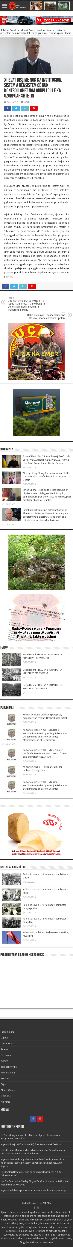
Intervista (6, 1055)
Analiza (15, 30)
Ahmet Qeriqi (8, 1090)
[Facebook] (33, 1119)
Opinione (6, 1096)
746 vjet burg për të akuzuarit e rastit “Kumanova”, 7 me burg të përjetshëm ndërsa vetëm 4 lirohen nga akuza (26, 304)
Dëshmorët (7, 1043)
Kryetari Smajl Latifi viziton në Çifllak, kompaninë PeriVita (31, 1144)
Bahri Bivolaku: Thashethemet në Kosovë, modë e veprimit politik (46, 315)
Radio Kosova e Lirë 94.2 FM (36, 1203)
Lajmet (4, 1037)
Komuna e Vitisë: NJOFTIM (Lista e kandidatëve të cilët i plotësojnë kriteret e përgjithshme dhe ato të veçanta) (45, 785)
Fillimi (6, 30)
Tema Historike (9, 1066)
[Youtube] (40, 1119)
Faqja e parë (7, 1031)
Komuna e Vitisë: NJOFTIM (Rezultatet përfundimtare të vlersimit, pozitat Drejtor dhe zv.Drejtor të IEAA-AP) (45, 753)
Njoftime (5, 1101)
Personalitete (8, 1072)
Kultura (4, 1061)
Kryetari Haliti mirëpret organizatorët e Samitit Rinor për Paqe (33, 1190)
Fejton (4, 1084)
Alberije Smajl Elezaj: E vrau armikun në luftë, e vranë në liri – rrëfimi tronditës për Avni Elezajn (46, 476)
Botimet (5, 1078)
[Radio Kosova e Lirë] (36, 6)
